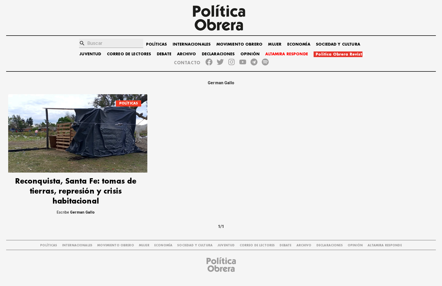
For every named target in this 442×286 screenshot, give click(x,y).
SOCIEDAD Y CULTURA (338, 44)
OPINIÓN (250, 54)
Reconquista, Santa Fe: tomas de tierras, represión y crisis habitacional (76, 191)
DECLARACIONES (218, 54)
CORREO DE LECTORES (129, 54)
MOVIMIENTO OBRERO (239, 44)
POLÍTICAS (156, 44)
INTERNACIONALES (192, 44)
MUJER (274, 44)
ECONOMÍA (298, 44)
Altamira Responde (385, 245)
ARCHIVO (186, 54)
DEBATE (164, 54)
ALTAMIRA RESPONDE (286, 54)
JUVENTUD (90, 54)
